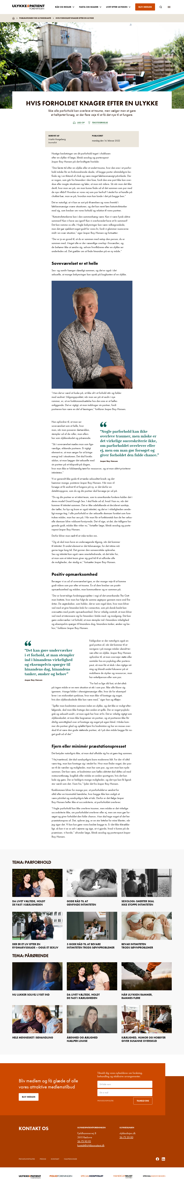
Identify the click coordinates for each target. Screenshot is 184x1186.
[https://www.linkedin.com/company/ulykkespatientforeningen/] (163, 1159)
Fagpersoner (70, 1159)
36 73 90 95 (84, 1141)
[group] (30, 1176)
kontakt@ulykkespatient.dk (90, 1145)
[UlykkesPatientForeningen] (30, 7)
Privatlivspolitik (105, 1100)
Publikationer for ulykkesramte (35, 18)
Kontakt (55, 1159)
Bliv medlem (145, 7)
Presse (43, 1159)
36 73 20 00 (126, 1137)
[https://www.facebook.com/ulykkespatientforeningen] (157, 1159)
